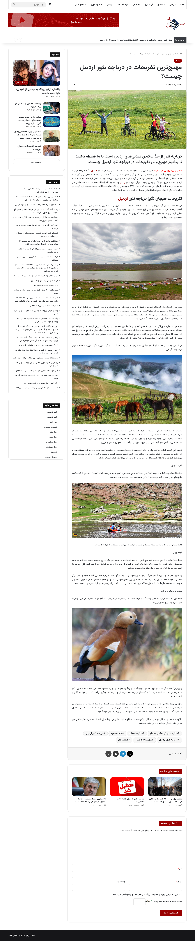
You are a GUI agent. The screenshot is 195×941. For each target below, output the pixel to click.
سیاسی (172, 4)
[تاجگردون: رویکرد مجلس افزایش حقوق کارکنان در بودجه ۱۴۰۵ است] (89, 786)
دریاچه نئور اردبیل (95, 733)
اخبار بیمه (53, 437)
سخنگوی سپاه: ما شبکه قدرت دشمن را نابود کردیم (36, 204)
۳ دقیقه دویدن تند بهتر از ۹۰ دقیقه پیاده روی (38, 345)
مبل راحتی (53, 422)
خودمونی (53, 452)
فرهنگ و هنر (122, 4)
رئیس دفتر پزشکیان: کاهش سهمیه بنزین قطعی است (35, 275)
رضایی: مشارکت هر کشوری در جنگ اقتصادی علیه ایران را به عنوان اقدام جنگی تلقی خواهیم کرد (37, 339)
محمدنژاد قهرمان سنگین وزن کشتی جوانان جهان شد (35, 358)
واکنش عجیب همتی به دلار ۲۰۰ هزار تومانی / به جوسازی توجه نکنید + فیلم (37, 320)
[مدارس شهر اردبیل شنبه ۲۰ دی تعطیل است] (127, 786)
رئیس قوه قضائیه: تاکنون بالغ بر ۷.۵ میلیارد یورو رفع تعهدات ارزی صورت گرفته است (36, 211)
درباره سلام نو (24, 935)
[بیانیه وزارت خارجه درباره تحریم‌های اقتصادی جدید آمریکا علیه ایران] (51, 121)
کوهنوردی (123, 740)
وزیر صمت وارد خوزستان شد (46, 285)
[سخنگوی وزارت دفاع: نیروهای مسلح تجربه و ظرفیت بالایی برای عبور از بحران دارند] (51, 136)
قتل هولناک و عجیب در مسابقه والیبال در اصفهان (37, 370)
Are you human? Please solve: (167, 901)
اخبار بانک (53, 432)
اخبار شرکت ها (51, 442)
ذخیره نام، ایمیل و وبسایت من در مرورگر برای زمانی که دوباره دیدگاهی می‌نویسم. (145, 894)
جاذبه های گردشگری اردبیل (164, 733)
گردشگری (149, 4)
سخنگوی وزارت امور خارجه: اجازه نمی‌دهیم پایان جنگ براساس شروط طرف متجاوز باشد (38, 242)
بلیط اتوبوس (52, 412)
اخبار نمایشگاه (51, 447)
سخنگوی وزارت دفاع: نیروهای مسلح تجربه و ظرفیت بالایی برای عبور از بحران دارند (27, 135)
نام (180, 868)
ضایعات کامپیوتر (50, 427)
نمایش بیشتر (36, 162)
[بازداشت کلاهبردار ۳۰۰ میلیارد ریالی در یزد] (51, 108)
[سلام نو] (175, 24)
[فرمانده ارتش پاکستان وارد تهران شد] (51, 150)
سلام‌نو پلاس (80, 4)
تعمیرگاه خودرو (51, 457)
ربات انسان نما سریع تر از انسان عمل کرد (41, 383)
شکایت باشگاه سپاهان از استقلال (44, 305)
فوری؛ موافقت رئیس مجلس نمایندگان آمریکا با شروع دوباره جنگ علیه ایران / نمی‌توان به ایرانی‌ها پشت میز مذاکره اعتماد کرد (37, 329)
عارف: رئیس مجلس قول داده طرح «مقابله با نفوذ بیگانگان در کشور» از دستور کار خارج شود (136, 40)
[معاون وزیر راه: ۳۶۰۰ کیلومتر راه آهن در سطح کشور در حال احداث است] (165, 786)
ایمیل (179, 881)
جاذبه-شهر (116, 733)
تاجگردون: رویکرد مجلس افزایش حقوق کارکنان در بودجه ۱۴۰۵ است (90, 800)
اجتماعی (136, 4)
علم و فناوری (96, 4)
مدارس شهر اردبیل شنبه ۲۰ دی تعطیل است (130, 800)
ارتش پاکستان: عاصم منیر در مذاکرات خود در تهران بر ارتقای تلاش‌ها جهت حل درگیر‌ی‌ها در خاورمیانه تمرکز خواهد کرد (36, 268)
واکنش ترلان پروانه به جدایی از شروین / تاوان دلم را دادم (37, 91)
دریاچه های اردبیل (168, 740)
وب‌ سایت (121, 881)
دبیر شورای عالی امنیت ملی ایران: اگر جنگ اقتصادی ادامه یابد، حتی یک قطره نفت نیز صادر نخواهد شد (36, 299)
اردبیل (172, 53)
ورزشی (109, 4)
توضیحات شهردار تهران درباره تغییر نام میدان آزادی (36, 387)
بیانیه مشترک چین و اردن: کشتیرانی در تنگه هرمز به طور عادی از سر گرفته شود (36, 190)
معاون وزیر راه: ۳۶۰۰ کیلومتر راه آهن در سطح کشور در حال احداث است (165, 800)
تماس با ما (13, 935)
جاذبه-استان (136, 733)
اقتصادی (161, 4)
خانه (182, 4)
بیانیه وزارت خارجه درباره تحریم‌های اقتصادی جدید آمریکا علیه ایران (29, 120)
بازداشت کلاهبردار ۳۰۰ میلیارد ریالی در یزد (27, 105)
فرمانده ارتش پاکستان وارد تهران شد (29, 148)
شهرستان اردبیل (144, 740)
